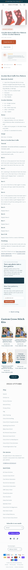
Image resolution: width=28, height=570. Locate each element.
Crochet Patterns (7, 29)
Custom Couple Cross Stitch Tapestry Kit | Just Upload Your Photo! (21, 340)
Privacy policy (20, 564)
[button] (3, 4)
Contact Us (6, 397)
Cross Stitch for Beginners (10, 507)
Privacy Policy (6, 408)
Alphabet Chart (7, 503)
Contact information (19, 567)
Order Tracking (7, 415)
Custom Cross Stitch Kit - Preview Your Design (21, 356)
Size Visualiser (7, 496)
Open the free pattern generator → (11, 280)
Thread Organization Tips (9, 446)
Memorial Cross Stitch (9, 436)
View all (14, 377)
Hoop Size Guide (7, 500)
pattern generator (6, 253)
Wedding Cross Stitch (9, 425)
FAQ (4, 411)
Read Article (7, 47)
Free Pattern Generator (9, 479)
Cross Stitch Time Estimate (10, 443)
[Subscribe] (22, 528)
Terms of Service (7, 401)
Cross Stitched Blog (8, 418)
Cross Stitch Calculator (9, 486)
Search (5, 394)
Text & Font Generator (9, 482)
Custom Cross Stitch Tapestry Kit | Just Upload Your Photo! (7, 340)
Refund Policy (6, 404)
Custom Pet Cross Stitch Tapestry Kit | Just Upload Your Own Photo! (7, 367)
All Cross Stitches (8, 472)
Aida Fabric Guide (7, 510)
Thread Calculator (8, 493)
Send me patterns (9, 301)
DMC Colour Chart (7, 489)
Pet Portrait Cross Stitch (9, 432)
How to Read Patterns (9, 514)
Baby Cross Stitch (8, 429)
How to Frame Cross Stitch (10, 517)
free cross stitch (20, 251)
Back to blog (15, 312)
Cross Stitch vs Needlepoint (10, 439)
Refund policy (13, 564)
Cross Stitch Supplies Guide (10, 422)
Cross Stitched (13, 562)
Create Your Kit (8, 42)
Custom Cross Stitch (8, 475)
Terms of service (9, 567)
